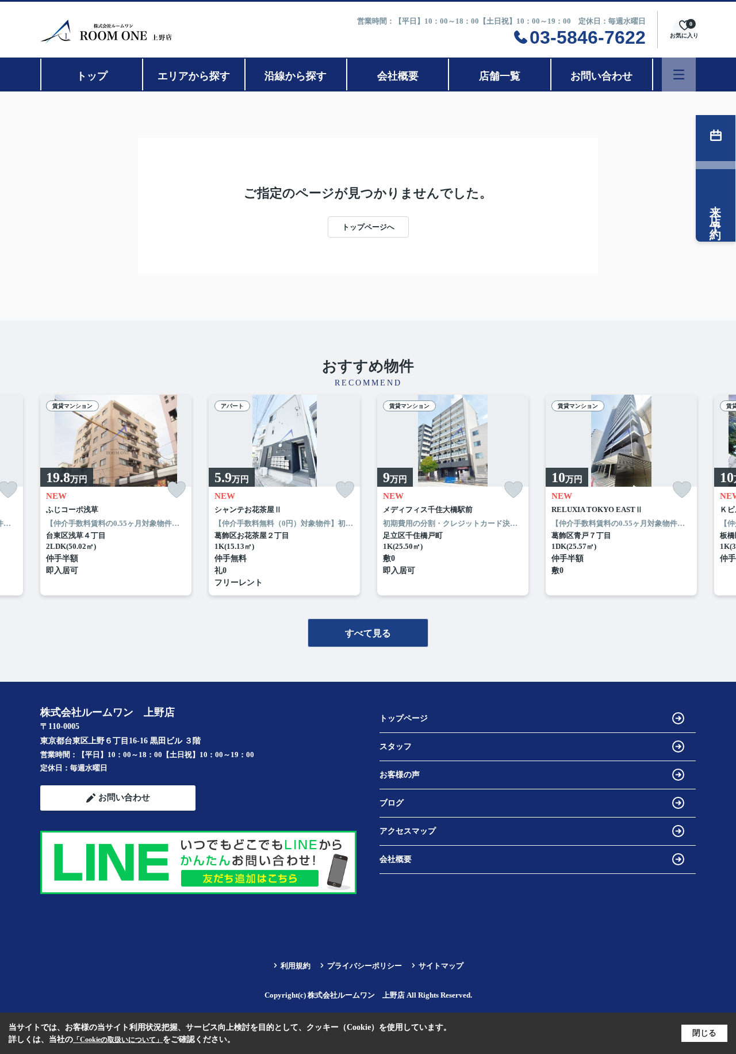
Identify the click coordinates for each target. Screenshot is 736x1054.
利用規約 (295, 965)
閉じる (704, 1033)
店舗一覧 (499, 76)
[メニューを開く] (679, 74)
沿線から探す (295, 76)
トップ (92, 76)
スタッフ (395, 746)
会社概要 (398, 76)
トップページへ (368, 227)
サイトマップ (441, 965)
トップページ (403, 718)
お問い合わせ (601, 76)
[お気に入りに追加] (176, 490)
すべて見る (368, 633)
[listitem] (116, 495)
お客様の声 (399, 774)
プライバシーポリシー (364, 965)
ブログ (391, 803)
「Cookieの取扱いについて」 (118, 1040)
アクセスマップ (407, 831)
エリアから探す (194, 76)
